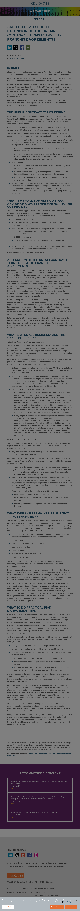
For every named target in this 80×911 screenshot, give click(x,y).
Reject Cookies (71, 907)
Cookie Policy (67, 902)
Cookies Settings (8, 907)
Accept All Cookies (57, 907)
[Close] (77, 900)
